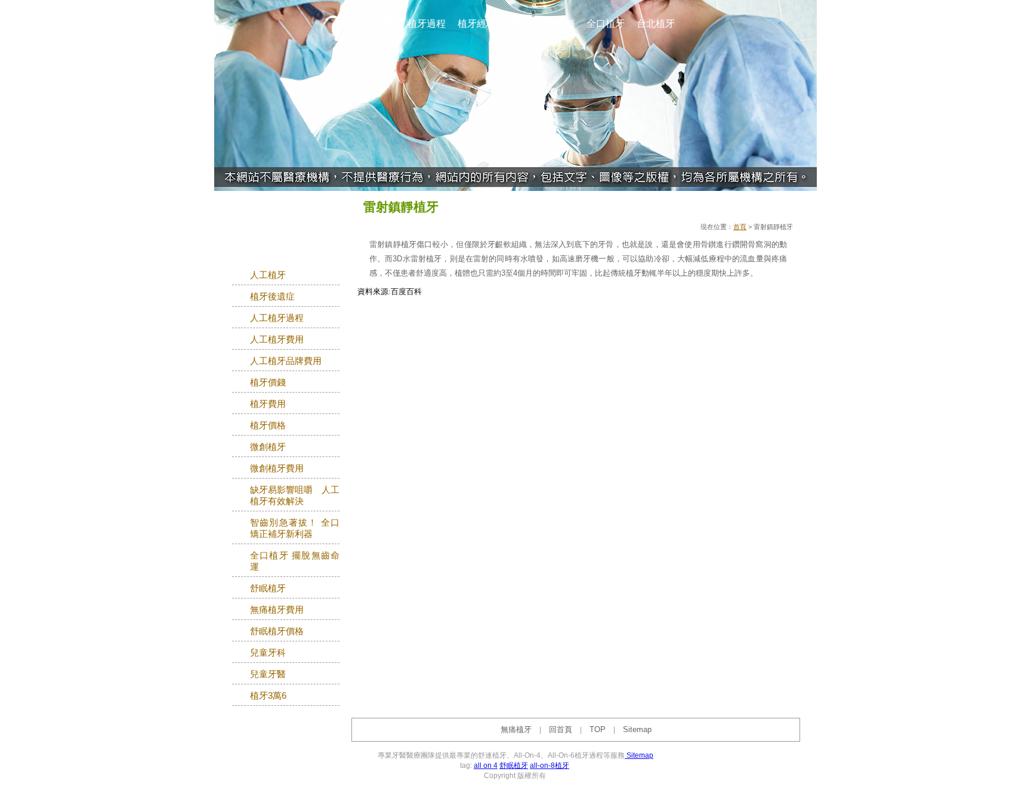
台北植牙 (656, 23)
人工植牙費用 (277, 339)
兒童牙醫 (268, 674)
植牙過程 (427, 23)
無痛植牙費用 (277, 610)
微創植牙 (268, 447)
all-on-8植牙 (549, 765)
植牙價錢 (268, 382)
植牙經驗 (477, 23)
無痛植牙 (376, 23)
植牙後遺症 (272, 296)
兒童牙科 (268, 653)
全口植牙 (606, 23)
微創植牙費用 (277, 468)
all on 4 (486, 765)
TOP (597, 729)
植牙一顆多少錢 (541, 23)
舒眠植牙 (268, 588)
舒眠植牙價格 (277, 631)
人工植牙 (268, 275)
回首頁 (560, 729)
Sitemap (637, 729)
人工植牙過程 (277, 318)
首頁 (739, 226)
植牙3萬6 (268, 695)
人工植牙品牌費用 (286, 361)
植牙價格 (268, 425)
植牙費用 (268, 404)
